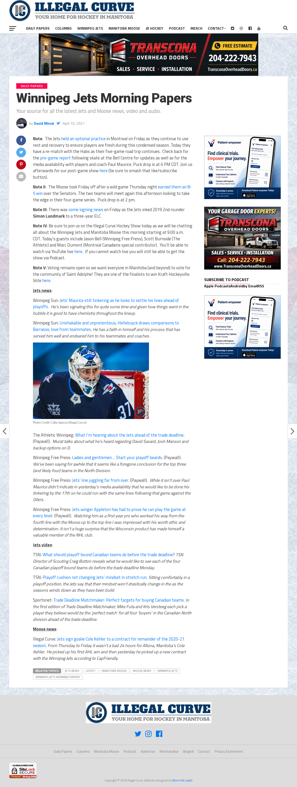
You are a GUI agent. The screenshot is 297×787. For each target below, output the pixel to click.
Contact (216, 28)
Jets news (72, 670)
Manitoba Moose (124, 28)
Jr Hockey (154, 28)
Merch (196, 28)
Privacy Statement (229, 751)
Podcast (177, 28)
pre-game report (55, 158)
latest (91, 670)
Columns (63, 28)
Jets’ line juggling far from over (100, 480)
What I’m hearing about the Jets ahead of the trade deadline (129, 435)
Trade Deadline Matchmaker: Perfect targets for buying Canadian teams (118, 600)
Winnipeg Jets (90, 28)
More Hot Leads (182, 780)
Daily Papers (38, 28)
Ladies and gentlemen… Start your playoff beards (117, 457)
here (104, 170)
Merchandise (169, 751)
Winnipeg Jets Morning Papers (58, 677)
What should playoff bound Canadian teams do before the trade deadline (108, 554)
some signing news (85, 209)
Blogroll (188, 751)
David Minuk (44, 123)
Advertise (148, 751)
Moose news (142, 670)
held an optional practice (83, 138)
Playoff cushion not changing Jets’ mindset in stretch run (95, 577)
